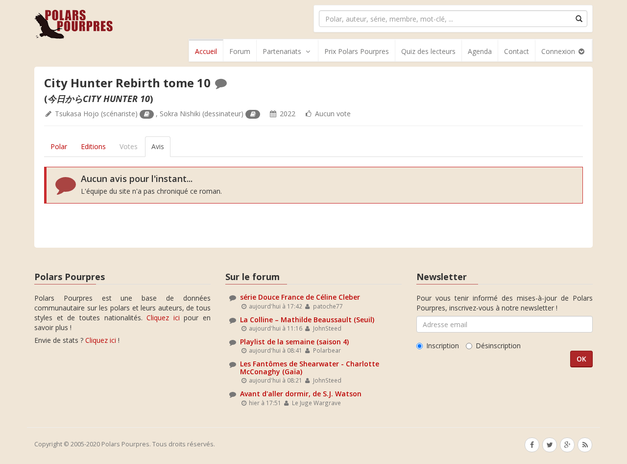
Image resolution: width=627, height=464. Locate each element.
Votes (129, 146)
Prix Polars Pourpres (356, 51)
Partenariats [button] (282, 51)
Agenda (480, 51)
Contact (516, 51)
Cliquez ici (163, 317)
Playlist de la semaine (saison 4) (294, 341)
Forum (239, 51)
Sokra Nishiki (180, 113)
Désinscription (498, 345)
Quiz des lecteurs (428, 51)
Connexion (559, 51)
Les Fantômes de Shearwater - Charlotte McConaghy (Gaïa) (309, 367)
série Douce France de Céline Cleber (300, 297)
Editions (93, 146)
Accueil (206, 51)
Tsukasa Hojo (77, 113)
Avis (157, 146)
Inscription (442, 345)
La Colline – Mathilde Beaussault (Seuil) (307, 319)
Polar (58, 146)
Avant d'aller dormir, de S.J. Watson (301, 393)
